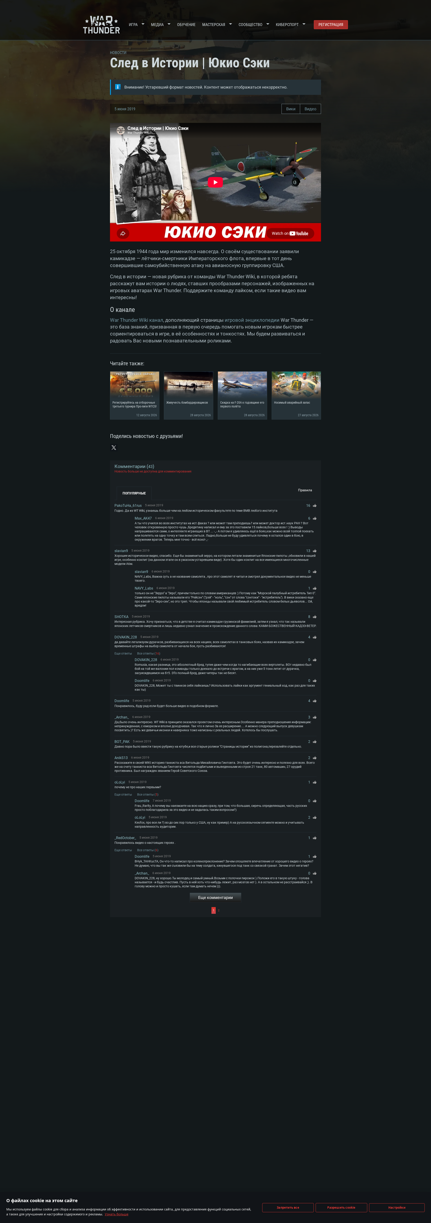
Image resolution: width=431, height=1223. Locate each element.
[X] (114, 447)
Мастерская (213, 24)
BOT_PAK (122, 742)
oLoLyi (119, 782)
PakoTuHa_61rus (128, 505)
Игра (133, 24)
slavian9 (121, 551)
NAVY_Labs (144, 588)
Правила (305, 490)
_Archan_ (121, 717)
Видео (310, 109)
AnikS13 (121, 758)
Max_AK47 (143, 518)
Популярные (134, 493)
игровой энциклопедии (252, 320)
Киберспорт (287, 24)
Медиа (157, 24)
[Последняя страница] (268, 910)
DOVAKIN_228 (125, 637)
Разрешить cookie (341, 1208)
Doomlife (142, 681)
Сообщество (250, 24)
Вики (290, 109)
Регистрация (331, 24)
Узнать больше (116, 1214)
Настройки (396, 1208)
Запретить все (288, 1208)
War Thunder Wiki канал (136, 320)
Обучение (186, 24)
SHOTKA (121, 617)
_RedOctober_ (125, 838)
